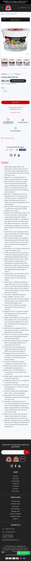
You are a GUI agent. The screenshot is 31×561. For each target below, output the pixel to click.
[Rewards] (4, 552)
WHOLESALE (15, 491)
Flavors (3, 88)
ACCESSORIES (16, 481)
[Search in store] (29, 7)
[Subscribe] (27, 452)
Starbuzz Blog (16, 501)
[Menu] (2, 7)
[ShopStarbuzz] (8, 8)
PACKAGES (15, 486)
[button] (27, 40)
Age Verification (15, 509)
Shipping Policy (15, 511)
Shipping (3, 83)
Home (2, 14)
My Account (15, 506)
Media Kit (15, 519)
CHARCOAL (15, 483)
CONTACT (15, 488)
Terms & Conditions (15, 514)
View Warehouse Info (15, 112)
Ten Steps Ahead (21, 555)
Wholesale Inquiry (15, 516)
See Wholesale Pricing (18, 81)
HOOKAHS (15, 478)
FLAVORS (15, 476)
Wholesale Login (15, 504)
